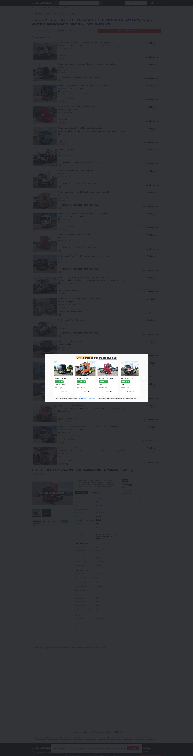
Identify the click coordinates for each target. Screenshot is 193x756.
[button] (144, 378)
